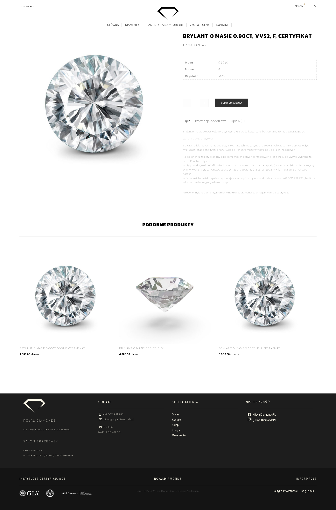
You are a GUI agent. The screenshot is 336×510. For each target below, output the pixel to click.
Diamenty (132, 24)
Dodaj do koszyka (231, 102)
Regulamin (307, 491)
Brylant (199, 192)
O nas (175, 414)
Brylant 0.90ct (272, 192)
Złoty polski (26, 6)
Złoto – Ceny (200, 24)
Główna (113, 24)
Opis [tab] (187, 121)
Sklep (175, 425)
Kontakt (222, 24)
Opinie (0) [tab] (238, 121)
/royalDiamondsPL (264, 414)
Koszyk (176, 430)
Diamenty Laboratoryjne (165, 24)
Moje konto (179, 435)
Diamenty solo (249, 192)
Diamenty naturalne (228, 192)
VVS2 (286, 192)
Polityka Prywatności (285, 491)
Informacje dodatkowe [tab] (210, 121)
